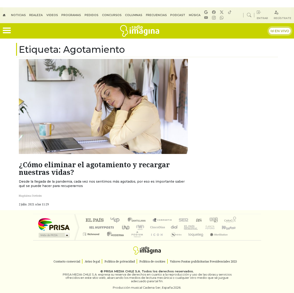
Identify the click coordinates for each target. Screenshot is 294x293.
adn (213, 220)
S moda (175, 240)
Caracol (230, 220)
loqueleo (194, 240)
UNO (126, 227)
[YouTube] (206, 18)
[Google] (206, 12)
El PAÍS (94, 220)
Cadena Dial (214, 227)
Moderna (114, 240)
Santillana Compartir (162, 220)
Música (195, 15)
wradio (139, 227)
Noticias (18, 15)
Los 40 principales (116, 220)
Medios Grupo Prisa (53, 235)
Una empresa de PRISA (53, 224)
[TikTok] (230, 12)
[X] (222, 12)
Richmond (91, 240)
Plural (136, 240)
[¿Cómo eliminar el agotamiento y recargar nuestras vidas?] (103, 106)
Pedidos (91, 15)
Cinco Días (157, 227)
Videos (52, 15)
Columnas (133, 15)
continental (174, 227)
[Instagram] (214, 18)
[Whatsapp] (222, 18)
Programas (71, 15)
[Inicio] (7, 15)
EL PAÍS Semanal (186, 227)
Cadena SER (183, 220)
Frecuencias (156, 15)
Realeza (36, 15)
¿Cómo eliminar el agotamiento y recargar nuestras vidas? (94, 168)
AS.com (198, 220)
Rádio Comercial (236, 240)
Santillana (138, 220)
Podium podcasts (91, 233)
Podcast (177, 15)
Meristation (216, 240)
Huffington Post (100, 227)
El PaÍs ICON (156, 240)
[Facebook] (214, 12)
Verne (200, 227)
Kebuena (230, 227)
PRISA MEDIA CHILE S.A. (122, 271)
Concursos (112, 15)
